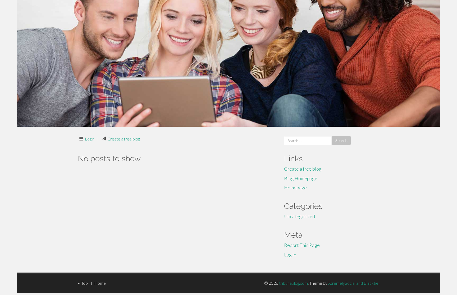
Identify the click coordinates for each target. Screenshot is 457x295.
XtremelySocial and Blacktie (353, 282)
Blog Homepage (300, 178)
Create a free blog (123, 138)
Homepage (295, 187)
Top (84, 282)
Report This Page (302, 245)
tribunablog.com (293, 282)
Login (89, 138)
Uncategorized (299, 216)
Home (100, 282)
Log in (290, 254)
